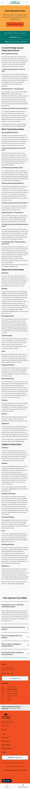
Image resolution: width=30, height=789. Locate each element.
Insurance (4, 752)
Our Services (5, 737)
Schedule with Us (15, 24)
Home (3, 734)
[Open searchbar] (26, 2)
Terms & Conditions (14, 770)
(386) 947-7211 (17, 37)
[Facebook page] (3, 730)
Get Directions (15, 678)
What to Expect (6, 744)
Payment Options (6, 748)
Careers (19, 770)
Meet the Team (6, 741)
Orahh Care (24, 770)
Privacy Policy (6, 770)
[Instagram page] (5, 730)
